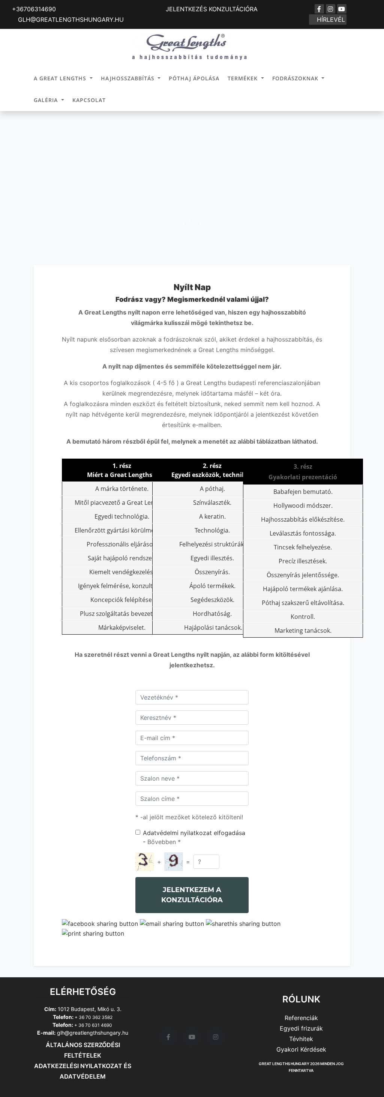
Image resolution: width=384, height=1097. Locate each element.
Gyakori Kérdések (301, 1049)
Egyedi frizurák (301, 1028)
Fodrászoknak (296, 78)
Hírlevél (330, 19)
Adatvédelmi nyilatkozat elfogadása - (194, 837)
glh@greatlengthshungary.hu (92, 1032)
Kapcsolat (89, 100)
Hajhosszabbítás (128, 78)
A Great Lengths (61, 78)
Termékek (244, 78)
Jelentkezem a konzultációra (192, 895)
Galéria (47, 100)
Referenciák (301, 1018)
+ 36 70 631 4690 (93, 1025)
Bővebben (161, 842)
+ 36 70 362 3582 (93, 1017)
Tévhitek (301, 1039)
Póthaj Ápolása (194, 78)
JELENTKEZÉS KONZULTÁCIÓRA (212, 9)
